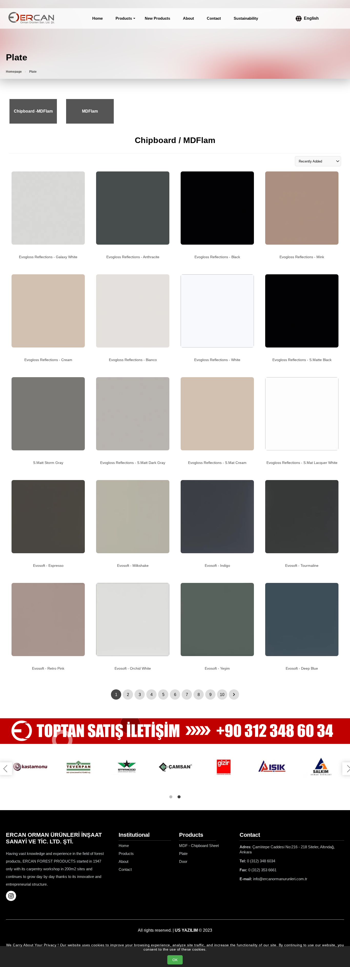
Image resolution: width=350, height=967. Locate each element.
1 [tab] (170, 796)
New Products (157, 18)
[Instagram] (13, 896)
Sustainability (246, 18)
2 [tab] (179, 796)
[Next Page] (234, 694)
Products (124, 18)
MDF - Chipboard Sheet (199, 845)
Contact (214, 18)
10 (222, 694)
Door (183, 861)
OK (175, 960)
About (188, 18)
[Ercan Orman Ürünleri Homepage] (31, 18)
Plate (183, 853)
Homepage (14, 71)
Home (97, 18)
